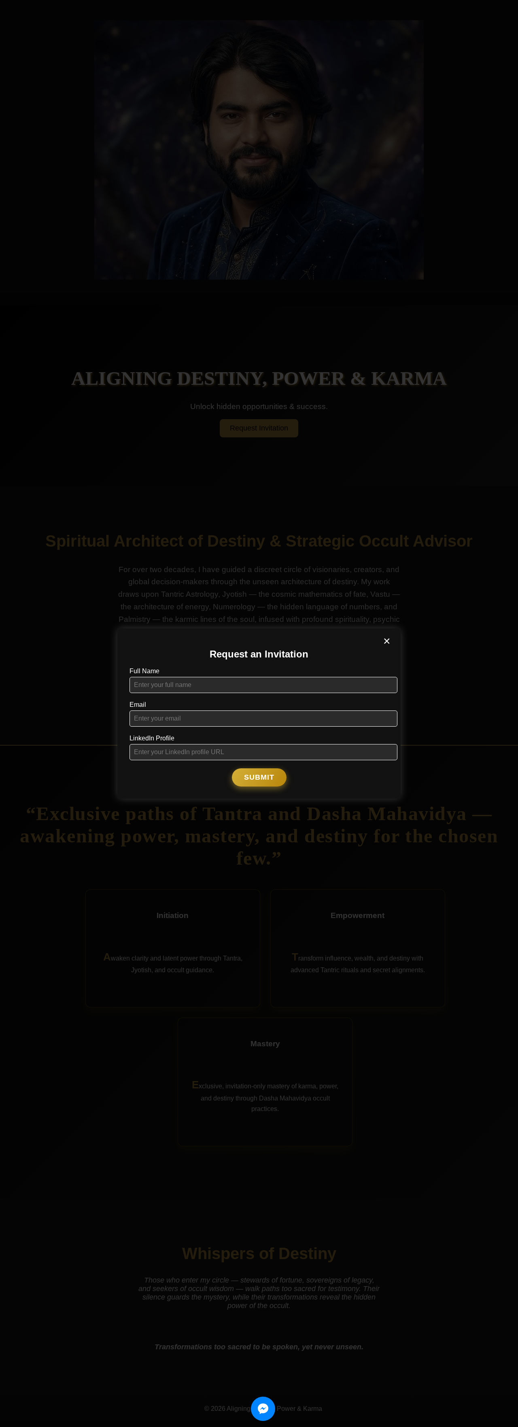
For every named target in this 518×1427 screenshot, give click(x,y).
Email (138, 704)
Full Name (144, 671)
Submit (259, 777)
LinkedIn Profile (152, 738)
